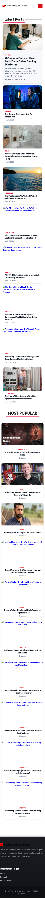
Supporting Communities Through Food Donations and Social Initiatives (22, 357)
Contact (3, 877)
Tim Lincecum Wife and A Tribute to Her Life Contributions (23, 731)
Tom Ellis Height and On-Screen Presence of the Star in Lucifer (22, 691)
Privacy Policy (6, 880)
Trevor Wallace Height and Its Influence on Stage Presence (22, 611)
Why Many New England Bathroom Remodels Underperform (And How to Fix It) (21, 156)
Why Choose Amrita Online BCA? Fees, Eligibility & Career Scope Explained (21, 236)
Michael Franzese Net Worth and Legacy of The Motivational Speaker (22, 571)
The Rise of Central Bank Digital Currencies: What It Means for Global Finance (21, 317)
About (2, 873)
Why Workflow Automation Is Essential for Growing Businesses (22, 276)
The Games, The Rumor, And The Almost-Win (19, 115)
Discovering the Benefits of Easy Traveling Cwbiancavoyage (22, 811)
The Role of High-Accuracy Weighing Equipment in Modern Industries (20, 397)
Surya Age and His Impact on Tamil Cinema (22, 532)
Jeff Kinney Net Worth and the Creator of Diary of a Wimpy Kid (22, 493)
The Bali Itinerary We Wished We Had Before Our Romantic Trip (21, 197)
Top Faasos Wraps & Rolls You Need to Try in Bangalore (23, 651)
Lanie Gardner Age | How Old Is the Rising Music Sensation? (22, 771)
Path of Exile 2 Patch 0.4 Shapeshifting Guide (22, 453)
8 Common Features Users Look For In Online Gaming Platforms (20, 61)
